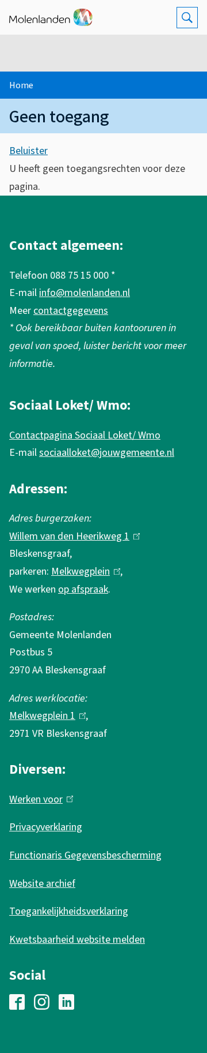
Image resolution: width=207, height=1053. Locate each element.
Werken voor (38, 799)
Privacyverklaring (45, 827)
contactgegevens (70, 310)
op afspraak (83, 589)
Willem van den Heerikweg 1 (72, 536)
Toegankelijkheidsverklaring (68, 911)
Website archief (42, 883)
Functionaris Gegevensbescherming (85, 855)
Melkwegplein (83, 571)
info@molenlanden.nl (84, 293)
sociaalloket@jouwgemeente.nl (106, 452)
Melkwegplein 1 (44, 716)
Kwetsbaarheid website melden (77, 939)
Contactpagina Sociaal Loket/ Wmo (84, 435)
